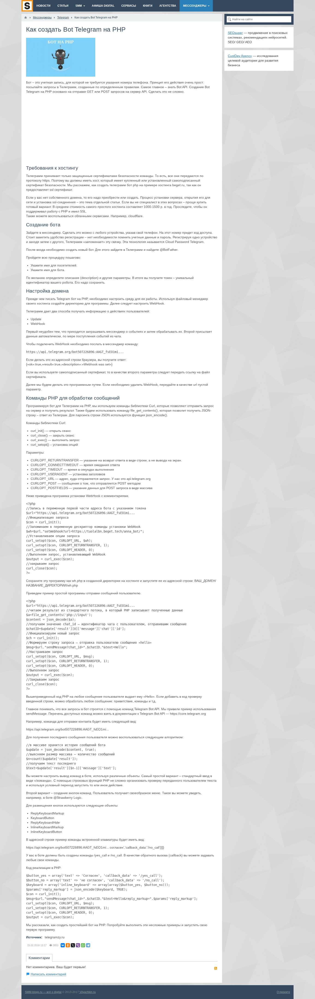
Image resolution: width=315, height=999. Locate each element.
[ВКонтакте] (63, 945)
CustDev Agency (240, 56)
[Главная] (25, 17)
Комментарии (39, 958)
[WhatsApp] (83, 945)
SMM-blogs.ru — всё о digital (43, 992)
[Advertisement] (121, 129)
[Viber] (78, 945)
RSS (215, 968)
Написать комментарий (48, 974)
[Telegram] (88, 945)
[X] (73, 945)
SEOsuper (235, 33)
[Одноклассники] (68, 945)
